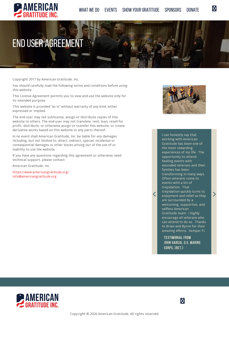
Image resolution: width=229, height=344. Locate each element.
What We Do (89, 10)
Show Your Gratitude (140, 10)
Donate (193, 10)
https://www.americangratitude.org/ (41, 172)
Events (111, 10)
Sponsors (173, 10)
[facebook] (214, 9)
